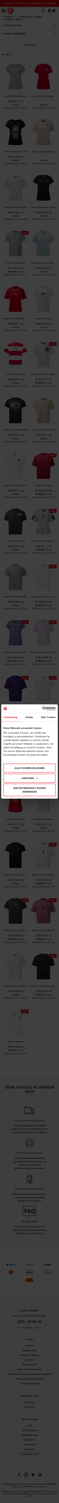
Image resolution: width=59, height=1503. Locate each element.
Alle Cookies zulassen (29, 768)
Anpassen (27, 778)
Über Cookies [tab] (48, 717)
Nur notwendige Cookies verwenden (29, 790)
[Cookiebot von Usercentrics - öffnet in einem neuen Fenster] (42, 709)
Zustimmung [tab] (10, 717)
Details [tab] (29, 717)
